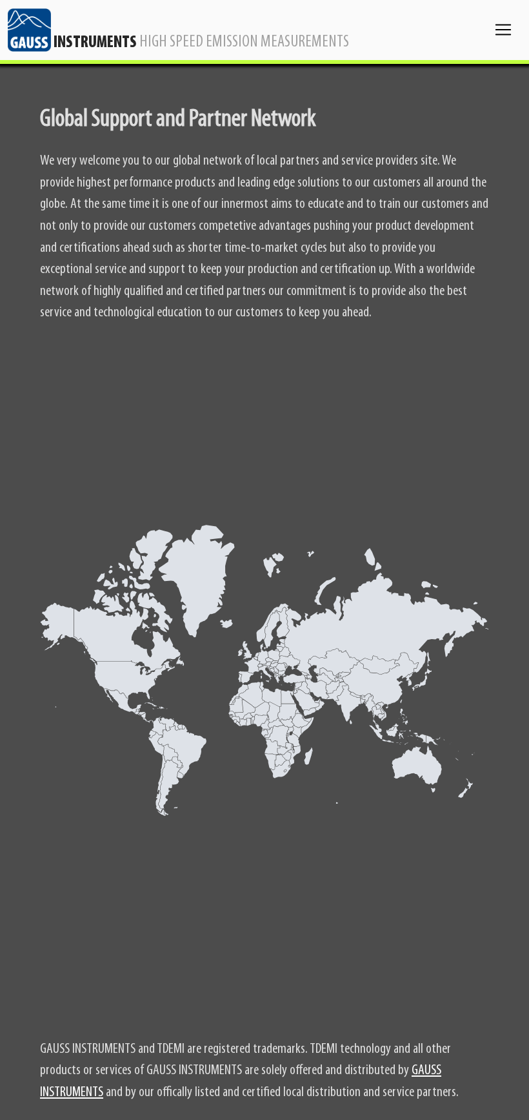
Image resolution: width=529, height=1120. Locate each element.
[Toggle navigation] (503, 30)
